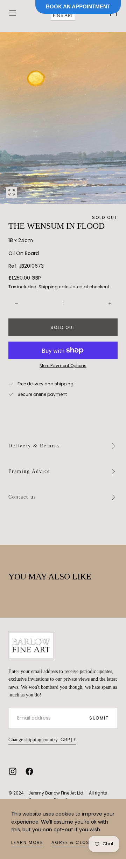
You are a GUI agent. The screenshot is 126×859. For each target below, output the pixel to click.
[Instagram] (12, 771)
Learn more (27, 842)
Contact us (22, 497)
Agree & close (71, 842)
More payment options (63, 366)
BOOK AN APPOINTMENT (78, 6)
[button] (12, 13)
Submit (99, 718)
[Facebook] (29, 771)
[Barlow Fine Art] (31, 645)
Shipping (48, 287)
